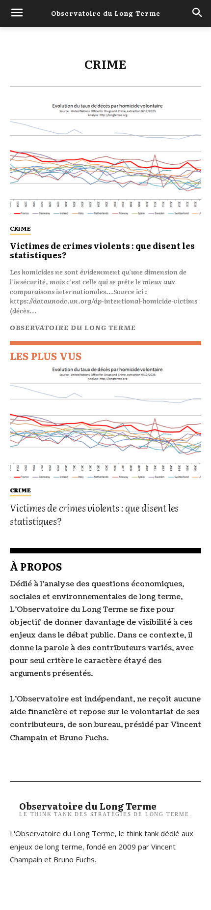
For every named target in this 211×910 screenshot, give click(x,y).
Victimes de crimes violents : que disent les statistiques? (102, 250)
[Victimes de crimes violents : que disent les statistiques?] (105, 158)
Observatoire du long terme (73, 327)
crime (20, 228)
